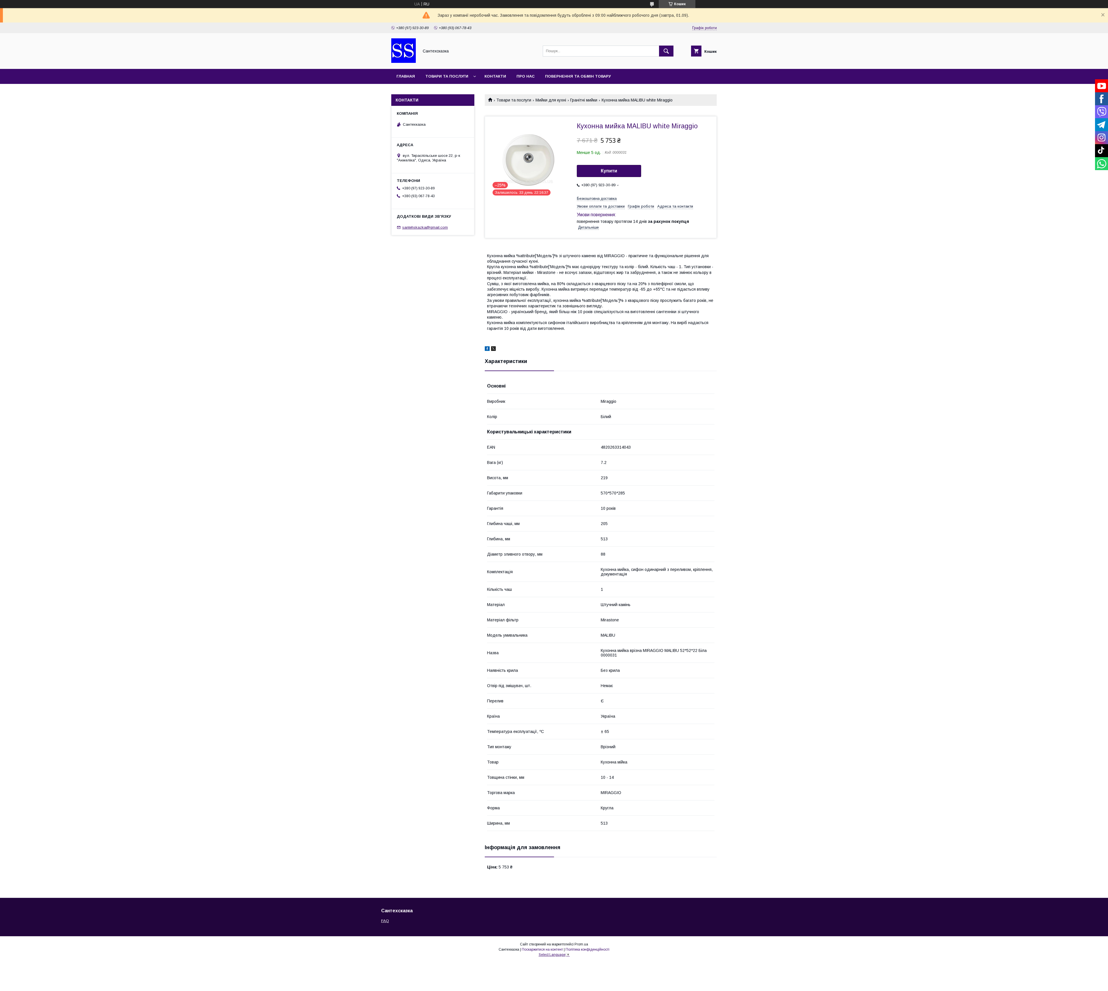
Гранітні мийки (583, 100)
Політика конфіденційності (587, 949)
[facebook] (487, 349)
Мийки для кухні (551, 100)
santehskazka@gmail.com (425, 227)
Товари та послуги (446, 76)
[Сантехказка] (403, 61)
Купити (609, 170)
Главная (405, 76)
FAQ (385, 921)
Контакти (495, 76)
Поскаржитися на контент (542, 949)
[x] (493, 349)
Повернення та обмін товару (578, 76)
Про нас (525, 76)
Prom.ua (581, 944)
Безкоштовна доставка (597, 198)
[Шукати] (666, 51)
